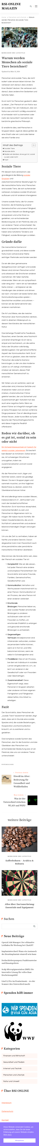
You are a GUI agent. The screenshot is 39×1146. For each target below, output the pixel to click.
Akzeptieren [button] (19, 1140)
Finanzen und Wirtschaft (14, 1056)
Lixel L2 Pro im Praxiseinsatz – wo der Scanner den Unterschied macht (18, 982)
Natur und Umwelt (11, 1081)
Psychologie (8, 764)
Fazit (6, 160)
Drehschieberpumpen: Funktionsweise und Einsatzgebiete (19, 962)
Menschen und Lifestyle (13, 53)
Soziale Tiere (9, 148)
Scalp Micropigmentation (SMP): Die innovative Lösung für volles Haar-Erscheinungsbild (18, 972)
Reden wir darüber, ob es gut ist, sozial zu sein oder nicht (19, 155)
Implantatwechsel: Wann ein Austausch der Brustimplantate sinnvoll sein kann (19, 952)
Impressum (6, 1103)
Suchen (9, 919)
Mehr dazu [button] (7, 1135)
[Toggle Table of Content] (32, 145)
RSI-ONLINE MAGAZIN (11, 6)
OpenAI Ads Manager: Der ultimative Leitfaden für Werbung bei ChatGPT (18, 944)
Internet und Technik (12, 1068)
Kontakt (5, 1120)
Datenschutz (7, 1111)
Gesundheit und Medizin (13, 1062)
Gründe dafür (9, 151)
